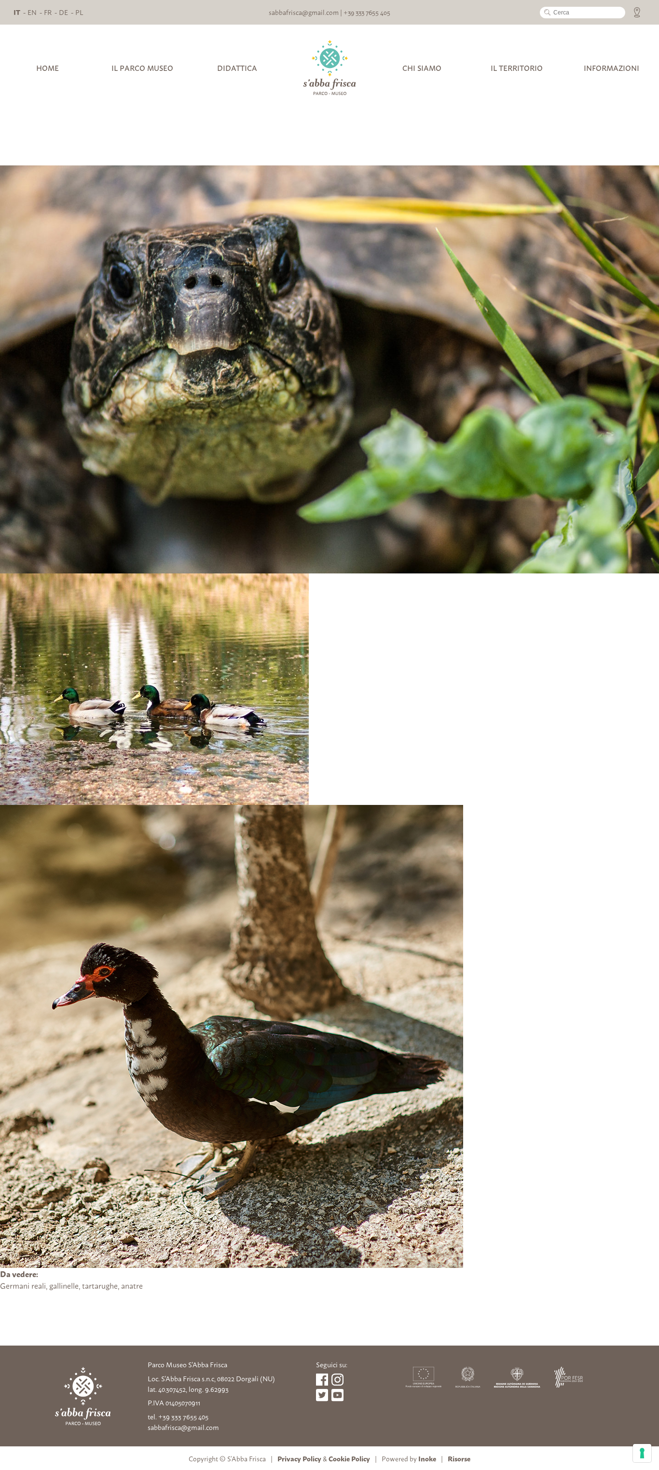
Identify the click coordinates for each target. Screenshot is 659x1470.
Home (47, 68)
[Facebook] (322, 1380)
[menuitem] (17, 11)
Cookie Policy (349, 1458)
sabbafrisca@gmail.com (304, 11)
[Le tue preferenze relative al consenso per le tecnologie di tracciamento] (642, 1453)
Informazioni (611, 68)
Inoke (427, 1458)
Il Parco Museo (142, 68)
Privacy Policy (299, 1458)
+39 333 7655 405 (366, 11)
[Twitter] (337, 1395)
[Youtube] (322, 1395)
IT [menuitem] (17, 11)
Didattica (237, 68)
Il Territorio (517, 68)
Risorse (459, 1458)
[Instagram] (337, 1380)
